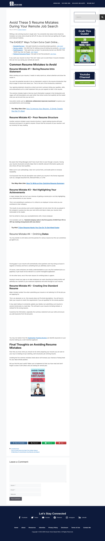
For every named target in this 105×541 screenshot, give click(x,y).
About (23, 527)
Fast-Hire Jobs (66, 3)
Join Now (53, 54)
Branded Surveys (18, 46)
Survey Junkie (18, 48)
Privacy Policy (53, 527)
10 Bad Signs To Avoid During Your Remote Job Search (25, 452)
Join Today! (34, 52)
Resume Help (91, 3)
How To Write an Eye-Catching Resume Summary (45, 183)
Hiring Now (56, 3)
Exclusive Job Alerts (78, 3)
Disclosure (64, 527)
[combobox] (87, 17)
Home (16, 527)
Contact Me (87, 527)
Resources (32, 527)
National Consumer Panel (21, 54)
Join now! (60, 46)
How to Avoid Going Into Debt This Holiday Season (24, 450)
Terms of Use (75, 527)
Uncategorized (15, 448)
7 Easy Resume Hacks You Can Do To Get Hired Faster (38, 228)
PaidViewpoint (18, 50)
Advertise (42, 527)
